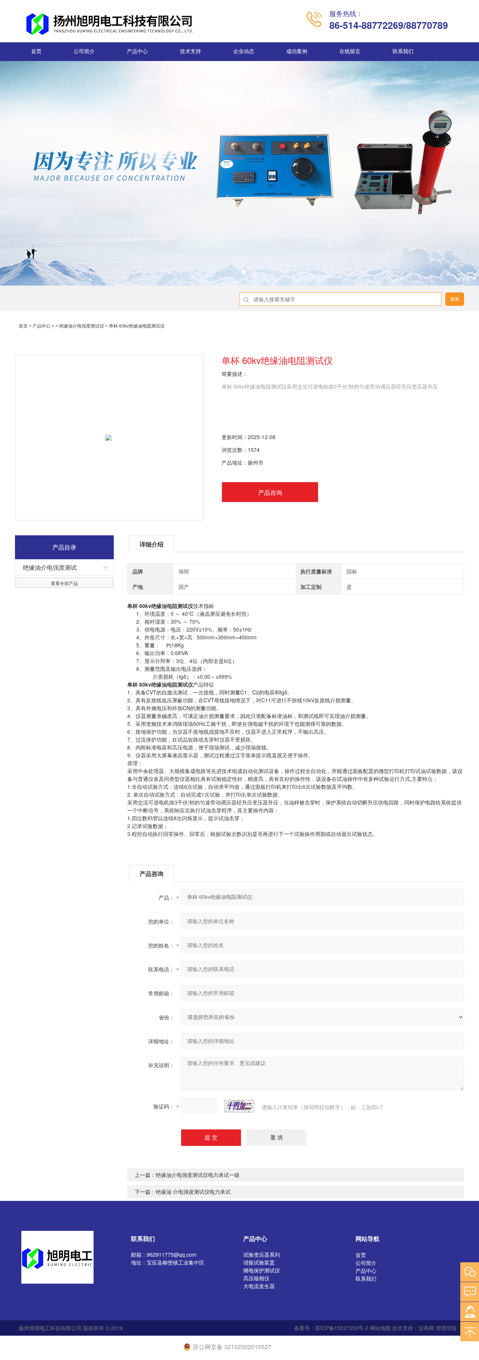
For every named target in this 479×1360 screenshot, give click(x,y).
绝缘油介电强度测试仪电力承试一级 (198, 1174)
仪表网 (426, 1328)
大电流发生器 (259, 1286)
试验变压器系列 (261, 1254)
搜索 (454, 299)
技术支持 (190, 51)
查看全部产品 (64, 583)
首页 (36, 51)
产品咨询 (270, 492)
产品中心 (137, 51)
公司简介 (84, 51)
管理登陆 (446, 1328)
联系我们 (403, 51)
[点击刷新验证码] (239, 1106)
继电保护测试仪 (261, 1270)
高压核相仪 (256, 1278)
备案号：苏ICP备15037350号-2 (331, 1328)
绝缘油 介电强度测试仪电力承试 (193, 1191)
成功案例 (296, 51)
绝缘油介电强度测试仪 (81, 326)
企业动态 (243, 51)
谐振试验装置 (259, 1262)
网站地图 (380, 1328)
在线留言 (349, 51)
